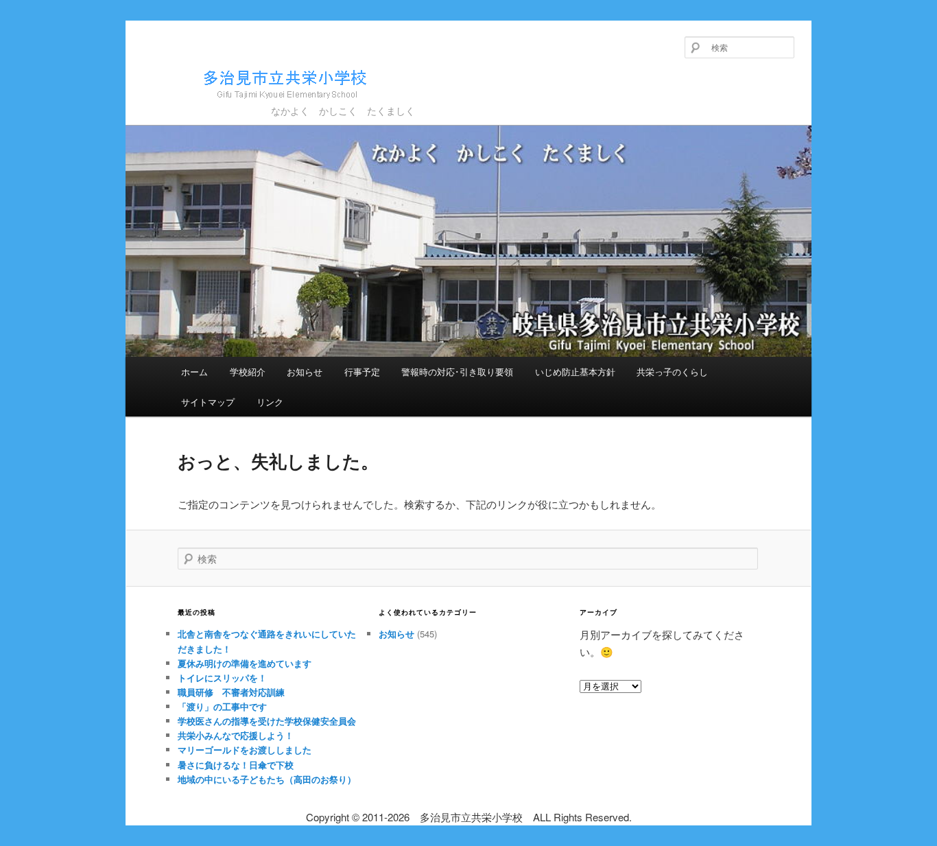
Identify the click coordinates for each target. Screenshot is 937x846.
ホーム (194, 371)
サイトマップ (208, 401)
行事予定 (362, 371)
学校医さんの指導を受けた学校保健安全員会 (267, 720)
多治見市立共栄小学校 (230, 104)
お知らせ (304, 371)
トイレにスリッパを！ (222, 677)
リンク (270, 401)
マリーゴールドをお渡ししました (244, 749)
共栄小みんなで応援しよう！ (236, 735)
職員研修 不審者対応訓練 (231, 691)
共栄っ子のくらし (672, 371)
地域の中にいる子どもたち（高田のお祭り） (267, 779)
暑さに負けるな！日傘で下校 (236, 764)
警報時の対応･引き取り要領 (457, 371)
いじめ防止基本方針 (575, 371)
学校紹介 (247, 371)
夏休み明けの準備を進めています (244, 663)
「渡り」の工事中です (222, 706)
